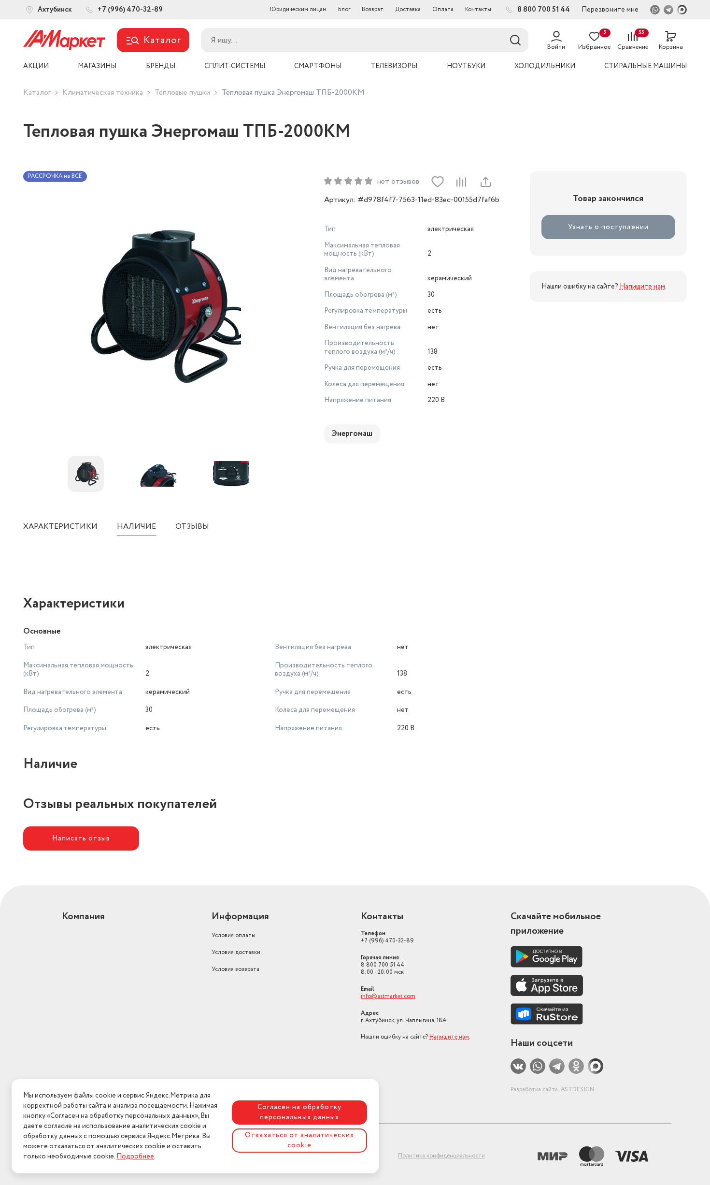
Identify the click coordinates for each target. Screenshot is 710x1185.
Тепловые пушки (182, 92)
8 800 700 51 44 (382, 965)
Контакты (478, 9)
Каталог (37, 92)
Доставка (408, 9)
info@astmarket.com (388, 996)
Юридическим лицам (298, 9)
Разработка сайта (534, 1089)
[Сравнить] (461, 181)
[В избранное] (437, 181)
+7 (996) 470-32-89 (387, 937)
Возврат (372, 9)
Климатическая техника (102, 92)
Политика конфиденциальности (441, 1156)
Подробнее (135, 1156)
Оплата (443, 9)
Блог (344, 9)
